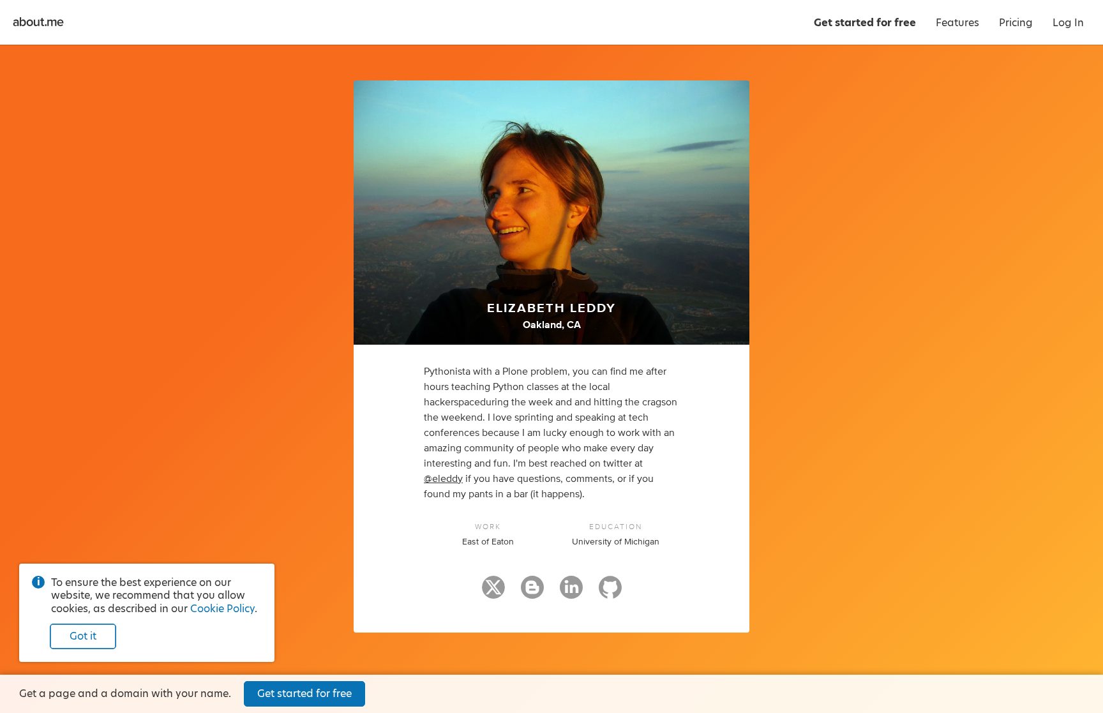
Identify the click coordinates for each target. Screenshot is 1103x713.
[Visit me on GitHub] (610, 593)
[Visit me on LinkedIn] (571, 593)
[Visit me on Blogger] (532, 593)
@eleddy (443, 479)
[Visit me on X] (493, 593)
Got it (83, 636)
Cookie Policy (222, 608)
